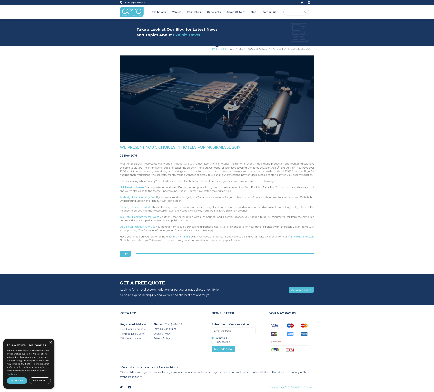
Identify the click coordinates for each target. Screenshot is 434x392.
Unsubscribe (222, 342)
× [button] (50, 342)
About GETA (235, 12)
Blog (253, 12)
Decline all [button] (40, 380)
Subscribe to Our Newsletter (230, 324)
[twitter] (302, 2)
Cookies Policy (162, 333)
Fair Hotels (194, 12)
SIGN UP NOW (223, 348)
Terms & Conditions (164, 328)
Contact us (269, 12)
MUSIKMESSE (181, 236)
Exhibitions (159, 12)
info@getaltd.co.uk (302, 236)
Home (213, 48)
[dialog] (28, 364)
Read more (12, 373)
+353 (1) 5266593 (134, 2)
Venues (176, 12)
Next (125, 253)
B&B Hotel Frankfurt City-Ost (137, 226)
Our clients (214, 12)
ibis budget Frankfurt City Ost (137, 197)
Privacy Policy (161, 338)
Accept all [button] (17, 380)
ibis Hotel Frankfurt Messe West (139, 216)
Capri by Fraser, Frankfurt (135, 207)
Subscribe (221, 338)
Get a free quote (301, 290)
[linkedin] (309, 2)
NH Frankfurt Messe (132, 187)
